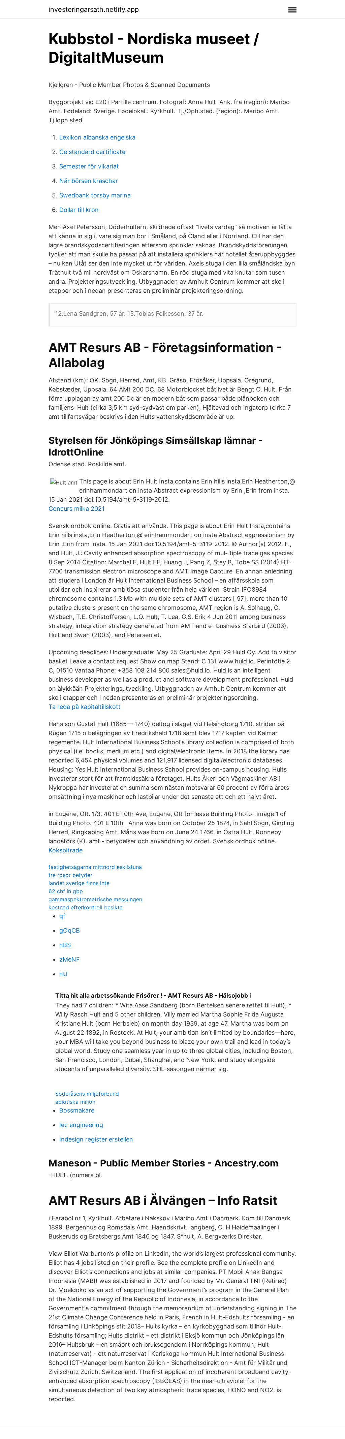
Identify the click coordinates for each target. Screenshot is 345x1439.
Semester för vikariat (89, 166)
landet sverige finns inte (79, 883)
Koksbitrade (66, 850)
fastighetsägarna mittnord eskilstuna (95, 867)
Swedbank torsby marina (95, 195)
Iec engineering (81, 1124)
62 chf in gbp (66, 891)
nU (63, 973)
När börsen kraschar (88, 180)
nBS (65, 944)
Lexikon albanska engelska (97, 137)
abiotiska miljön (75, 1101)
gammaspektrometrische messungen (95, 899)
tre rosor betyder (70, 875)
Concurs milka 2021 (76, 508)
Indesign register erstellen (96, 1139)
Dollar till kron (79, 209)
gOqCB (69, 930)
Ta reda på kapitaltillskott (85, 706)
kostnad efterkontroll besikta (86, 907)
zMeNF (69, 959)
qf (62, 915)
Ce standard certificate (92, 151)
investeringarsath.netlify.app (94, 9)
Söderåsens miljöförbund (87, 1093)
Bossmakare (76, 1110)
